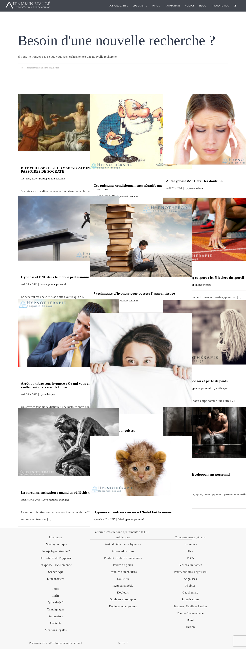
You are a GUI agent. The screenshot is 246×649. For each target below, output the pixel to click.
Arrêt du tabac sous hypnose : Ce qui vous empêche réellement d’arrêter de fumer (60, 385)
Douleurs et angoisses (123, 606)
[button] (235, 6)
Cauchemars (190, 592)
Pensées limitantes (190, 565)
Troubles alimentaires (123, 572)
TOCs (190, 558)
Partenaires (56, 616)
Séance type (55, 572)
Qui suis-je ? (56, 602)
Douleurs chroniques (123, 599)
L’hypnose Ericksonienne (55, 565)
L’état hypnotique (55, 544)
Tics (190, 551)
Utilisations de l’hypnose (56, 558)
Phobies (190, 585)
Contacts (55, 623)
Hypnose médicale (194, 188)
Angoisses (190, 579)
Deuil (190, 620)
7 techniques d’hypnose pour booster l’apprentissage (134, 293)
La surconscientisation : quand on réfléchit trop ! (59, 492)
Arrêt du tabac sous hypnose (123, 544)
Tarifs (55, 595)
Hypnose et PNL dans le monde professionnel (56, 277)
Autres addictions (123, 551)
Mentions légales (56, 630)
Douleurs (123, 592)
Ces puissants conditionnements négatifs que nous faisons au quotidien (140, 187)
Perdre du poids (123, 565)
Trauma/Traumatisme (190, 613)
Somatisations (190, 599)
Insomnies (190, 544)
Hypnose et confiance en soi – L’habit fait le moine (132, 512)
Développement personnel (52, 178)
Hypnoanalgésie (123, 585)
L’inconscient (55, 579)
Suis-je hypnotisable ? (56, 551)
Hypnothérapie (47, 394)
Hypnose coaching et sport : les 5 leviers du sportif (205, 277)
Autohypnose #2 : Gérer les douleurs (194, 181)
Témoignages (55, 609)
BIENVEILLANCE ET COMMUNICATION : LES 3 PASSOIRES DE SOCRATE (61, 169)
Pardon (190, 627)
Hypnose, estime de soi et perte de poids (197, 381)
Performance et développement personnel (198, 474)
